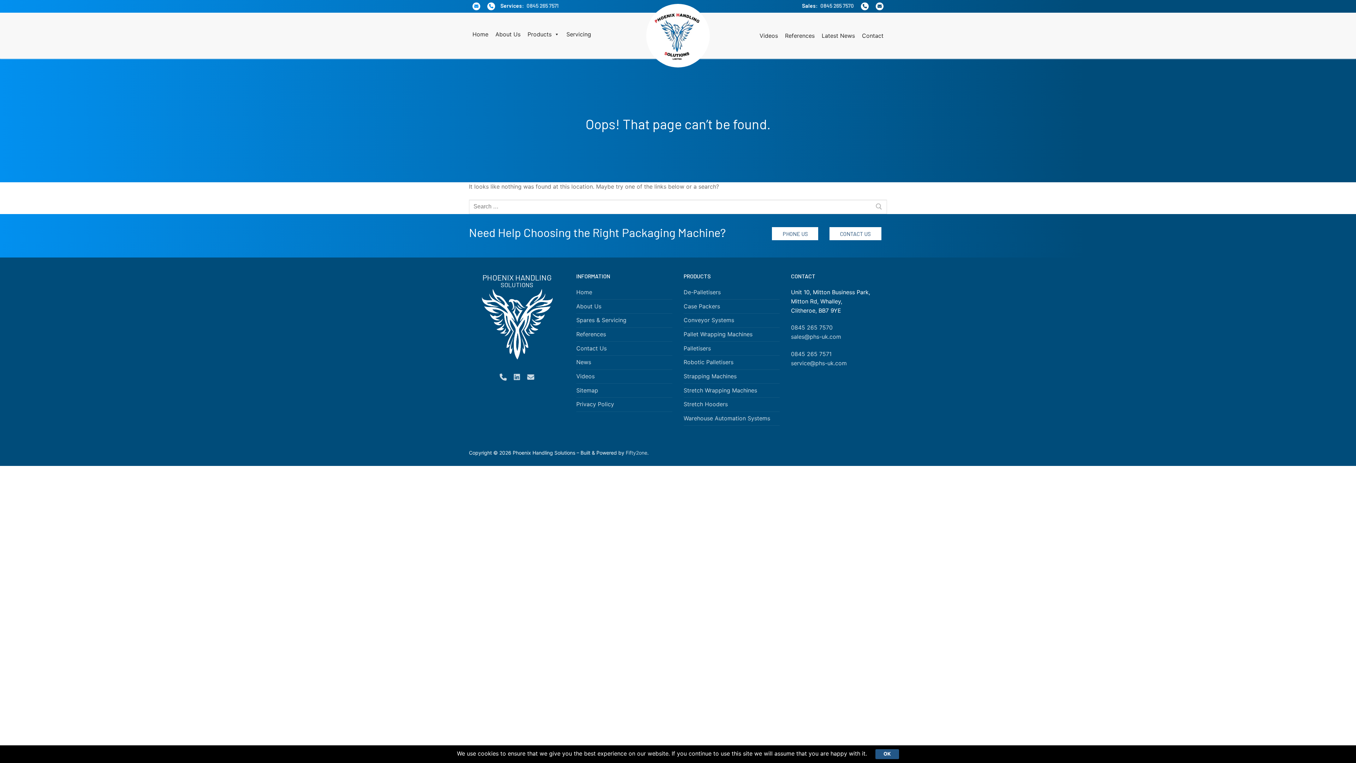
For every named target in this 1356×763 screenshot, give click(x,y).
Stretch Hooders (706, 404)
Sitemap (587, 390)
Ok (887, 754)
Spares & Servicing (601, 320)
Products (540, 34)
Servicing (578, 34)
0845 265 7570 (837, 5)
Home (480, 34)
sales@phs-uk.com (816, 336)
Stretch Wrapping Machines (720, 390)
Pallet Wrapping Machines (718, 334)
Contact (873, 35)
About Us (508, 34)
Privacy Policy (595, 404)
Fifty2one (636, 453)
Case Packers (702, 306)
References (800, 35)
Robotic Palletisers (708, 362)
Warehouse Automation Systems (727, 418)
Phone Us (795, 233)
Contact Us (855, 233)
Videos (769, 35)
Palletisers (697, 348)
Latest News (838, 35)
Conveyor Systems (709, 320)
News (583, 362)
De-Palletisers (702, 292)
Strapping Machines (710, 376)
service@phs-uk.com (819, 363)
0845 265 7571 (543, 5)
